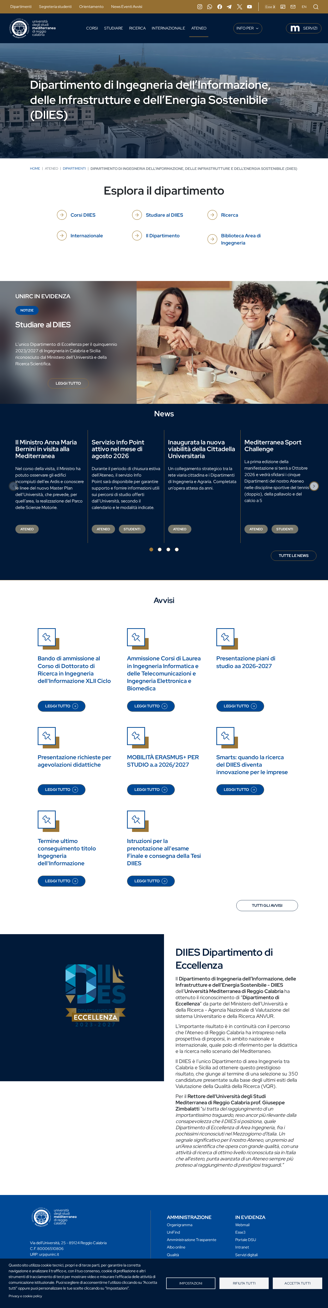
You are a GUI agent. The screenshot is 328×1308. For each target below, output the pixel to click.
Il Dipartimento (163, 236)
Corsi (92, 28)
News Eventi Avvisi (126, 6)
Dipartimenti (20, 6)
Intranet (242, 1247)
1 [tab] (151, 549)
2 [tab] (160, 549)
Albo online (176, 1247)
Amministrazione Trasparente (191, 1239)
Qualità (173, 1254)
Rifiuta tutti (244, 1283)
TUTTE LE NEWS (294, 555)
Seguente (314, 486)
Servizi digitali (246, 1254)
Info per (245, 28)
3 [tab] (168, 549)
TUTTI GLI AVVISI (267, 905)
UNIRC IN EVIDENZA (42, 296)
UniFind (173, 1232)
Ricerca (137, 28)
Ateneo (199, 28)
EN (304, 7)
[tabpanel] (50, 486)
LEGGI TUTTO (72, 384)
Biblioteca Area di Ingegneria (241, 239)
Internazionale (168, 28)
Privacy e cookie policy (25, 1296)
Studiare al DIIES (164, 215)
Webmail (242, 1224)
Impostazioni (190, 1283)
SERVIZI (310, 28)
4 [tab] (177, 549)
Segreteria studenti (55, 6)
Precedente (14, 486)
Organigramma (179, 1224)
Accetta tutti (297, 1283)
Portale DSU (245, 1239)
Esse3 (240, 1232)
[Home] (32, 28)
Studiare (113, 28)
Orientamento (91, 6)
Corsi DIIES (83, 215)
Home (35, 168)
